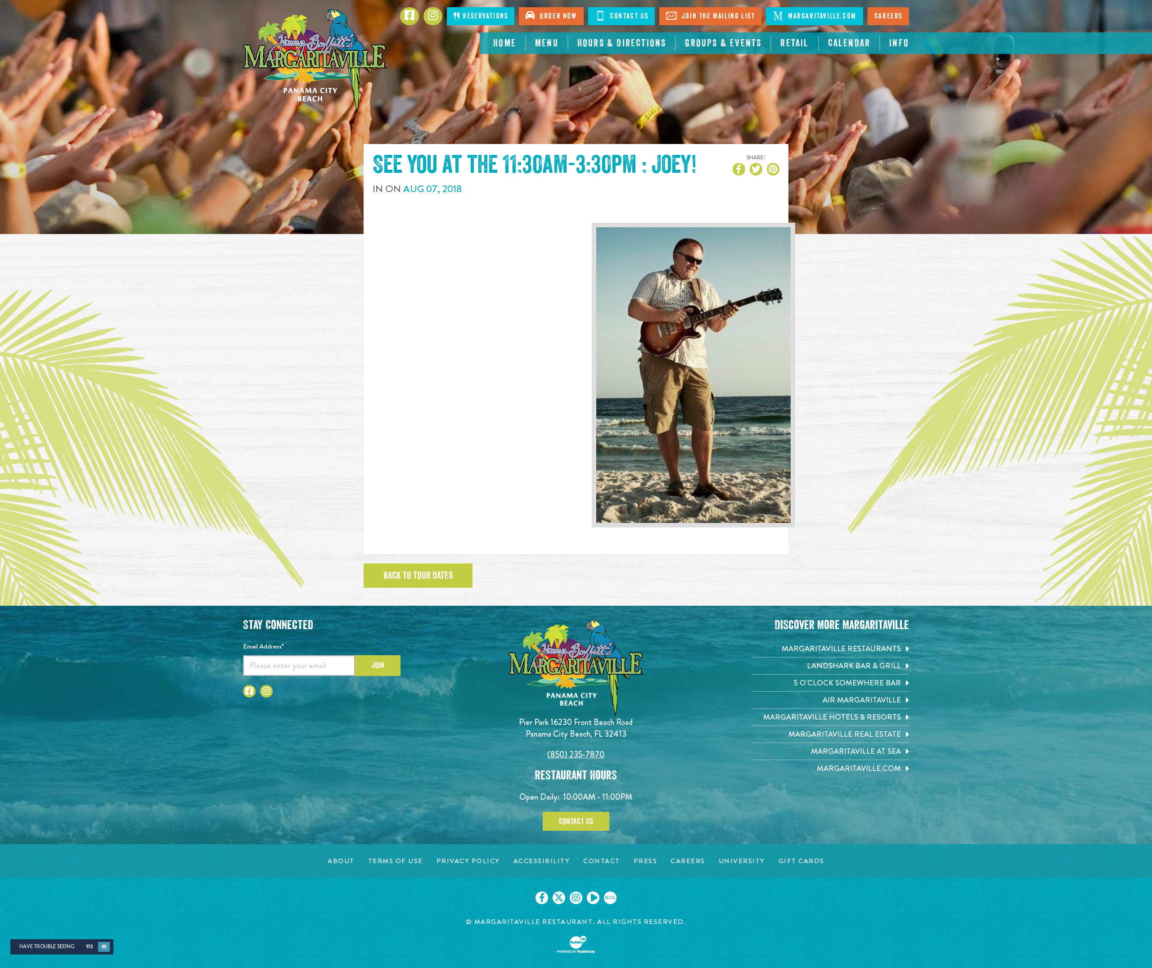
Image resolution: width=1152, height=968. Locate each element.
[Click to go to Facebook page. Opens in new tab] (249, 691)
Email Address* (263, 646)
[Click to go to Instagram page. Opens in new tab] (266, 691)
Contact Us (628, 16)
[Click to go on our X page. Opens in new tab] (559, 897)
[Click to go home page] (315, 61)
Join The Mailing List (717, 16)
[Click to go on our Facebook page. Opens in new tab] (542, 897)
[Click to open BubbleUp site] (576, 944)
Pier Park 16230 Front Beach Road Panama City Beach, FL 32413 (576, 728)
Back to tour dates (418, 576)
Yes (89, 946)
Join (377, 665)
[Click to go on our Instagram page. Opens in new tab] (576, 897)
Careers (888, 16)
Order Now (556, 16)
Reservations (484, 16)
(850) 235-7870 (575, 754)
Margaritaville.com (821, 16)
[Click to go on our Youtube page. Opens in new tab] (593, 897)
